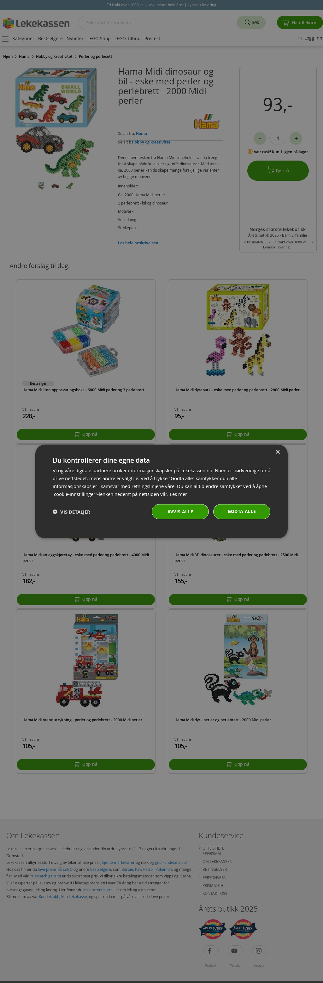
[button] (71, 512)
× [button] (277, 452)
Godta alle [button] (242, 511)
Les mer (178, 494)
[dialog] (161, 491)
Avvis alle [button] (180, 512)
